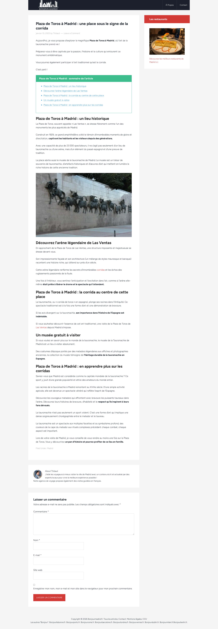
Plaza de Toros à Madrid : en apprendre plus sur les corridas (73, 105)
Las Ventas (41, 327)
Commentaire (41, 511)
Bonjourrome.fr (87, 622)
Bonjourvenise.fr (136, 622)
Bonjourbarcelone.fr (103, 622)
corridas (101, 269)
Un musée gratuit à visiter (57, 100)
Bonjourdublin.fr (152, 622)
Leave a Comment (72, 33)
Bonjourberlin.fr (180, 622)
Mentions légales (134, 619)
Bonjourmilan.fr (166, 622)
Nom (36, 540)
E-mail (37, 555)
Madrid (50, 448)
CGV (145, 619)
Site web (37, 570)
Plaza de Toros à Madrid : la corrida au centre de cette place (74, 95)
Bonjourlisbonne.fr (57, 622)
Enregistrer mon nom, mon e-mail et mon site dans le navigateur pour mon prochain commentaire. (82, 588)
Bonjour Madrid (48, 5)
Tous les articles (111, 619)
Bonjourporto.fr (73, 622)
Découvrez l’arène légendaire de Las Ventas (65, 90)
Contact (122, 619)
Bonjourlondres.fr (120, 622)
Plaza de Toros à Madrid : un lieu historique (65, 86)
